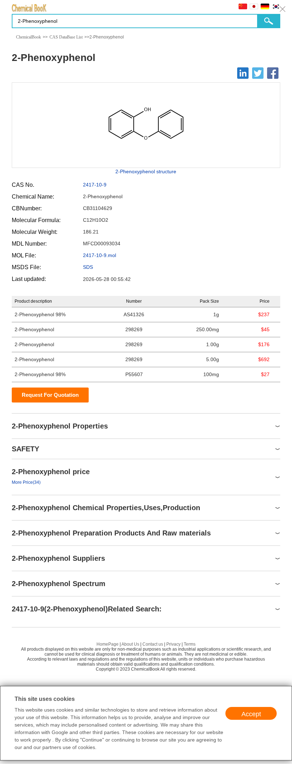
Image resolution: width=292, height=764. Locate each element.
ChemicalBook (28, 37)
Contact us (152, 644)
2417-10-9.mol (99, 255)
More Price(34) (26, 482)
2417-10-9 (94, 185)
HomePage (108, 644)
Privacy (173, 644)
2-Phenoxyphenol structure (145, 171)
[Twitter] (258, 73)
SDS (88, 267)
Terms (189, 644)
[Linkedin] (243, 73)
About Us (130, 644)
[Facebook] (272, 73)
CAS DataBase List (66, 37)
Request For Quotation (50, 395)
